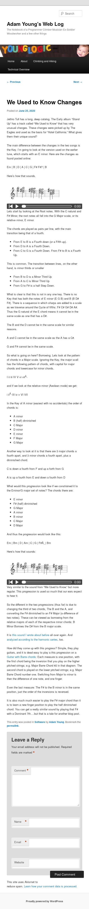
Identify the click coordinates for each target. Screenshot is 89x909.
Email (20, 842)
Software (40, 722)
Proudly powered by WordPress (44, 901)
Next (77, 82)
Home (11, 61)
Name (20, 821)
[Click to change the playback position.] (47, 206)
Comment (21, 770)
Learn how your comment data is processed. (50, 886)
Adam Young (56, 722)
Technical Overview (19, 69)
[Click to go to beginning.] (11, 206)
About (24, 61)
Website (19, 862)
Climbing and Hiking (44, 61)
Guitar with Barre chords (21, 657)
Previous (13, 82)
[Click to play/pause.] (17, 206)
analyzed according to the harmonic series (32, 639)
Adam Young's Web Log (35, 23)
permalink (13, 725)
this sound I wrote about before (30, 635)
